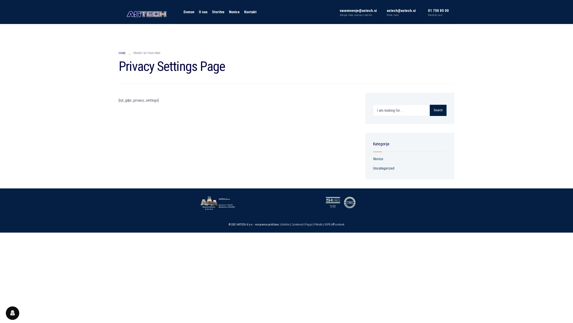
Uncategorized (383, 168)
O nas (203, 12)
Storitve (218, 12)
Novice (234, 12)
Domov (189, 12)
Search (438, 110)
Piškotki (318, 224)
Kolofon (285, 224)
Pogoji (308, 224)
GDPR (327, 224)
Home (122, 53)
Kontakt (250, 12)
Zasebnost (297, 224)
